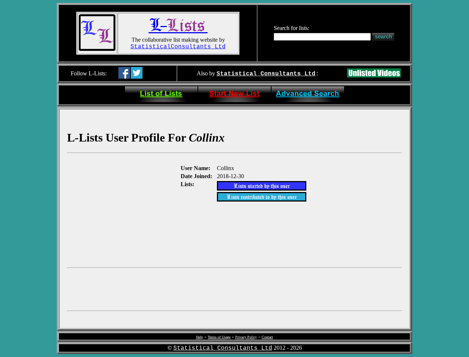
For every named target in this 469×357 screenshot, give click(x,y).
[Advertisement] (123, 209)
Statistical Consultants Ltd (266, 74)
